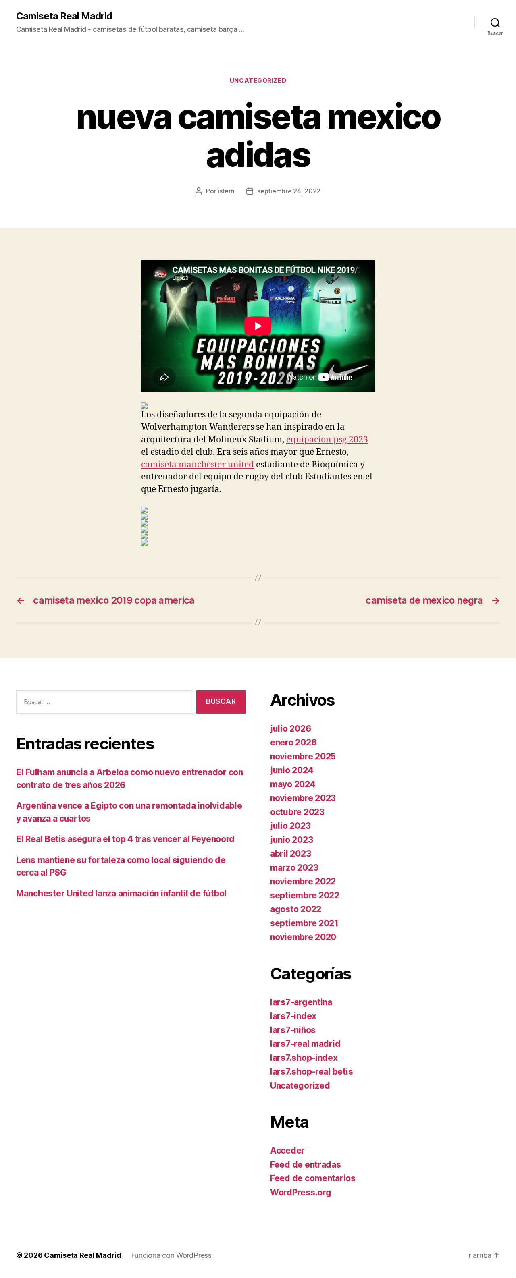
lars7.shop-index (304, 1058)
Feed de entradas (305, 1165)
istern (226, 191)
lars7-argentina (301, 1002)
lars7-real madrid (305, 1044)
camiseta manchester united (197, 464)
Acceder (287, 1150)
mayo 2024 (293, 784)
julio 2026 (290, 729)
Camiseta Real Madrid (64, 16)
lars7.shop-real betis (311, 1071)
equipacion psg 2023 (327, 439)
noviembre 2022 (303, 881)
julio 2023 (290, 826)
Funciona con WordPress (171, 1255)
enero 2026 (293, 742)
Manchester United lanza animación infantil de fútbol (121, 893)
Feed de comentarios (313, 1178)
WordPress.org (300, 1192)
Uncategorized (258, 80)
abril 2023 (290, 854)
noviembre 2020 (303, 937)
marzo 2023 (294, 868)
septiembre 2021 (304, 923)
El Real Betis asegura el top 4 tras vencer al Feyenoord (125, 839)
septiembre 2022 (304, 895)
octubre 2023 (297, 812)
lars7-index (293, 1016)
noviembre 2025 (303, 756)
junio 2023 (291, 840)
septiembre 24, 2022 (288, 191)
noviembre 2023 (303, 798)
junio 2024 (291, 770)
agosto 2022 (295, 909)
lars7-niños (293, 1030)
